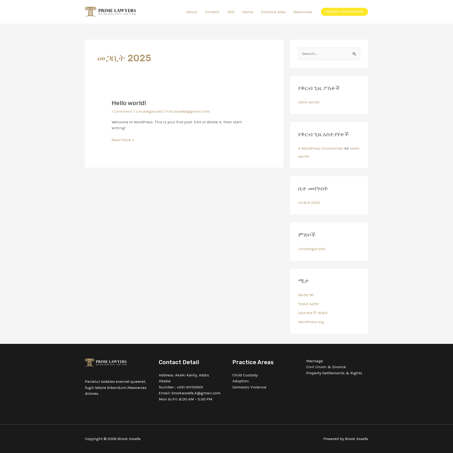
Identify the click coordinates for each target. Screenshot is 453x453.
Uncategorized (149, 111)
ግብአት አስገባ (308, 303)
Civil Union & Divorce (326, 366)
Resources (303, 11)
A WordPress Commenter (320, 148)
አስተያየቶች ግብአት (313, 312)
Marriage (314, 360)
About (191, 11)
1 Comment (122, 111)
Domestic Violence (249, 387)
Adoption (240, 381)
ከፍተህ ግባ (306, 294)
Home (247, 11)
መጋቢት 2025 (309, 202)
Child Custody (245, 375)
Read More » (123, 139)
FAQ (230, 11)
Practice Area (273, 11)
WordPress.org (311, 321)
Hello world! (129, 103)
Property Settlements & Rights (334, 373)
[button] (344, 12)
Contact (212, 11)
